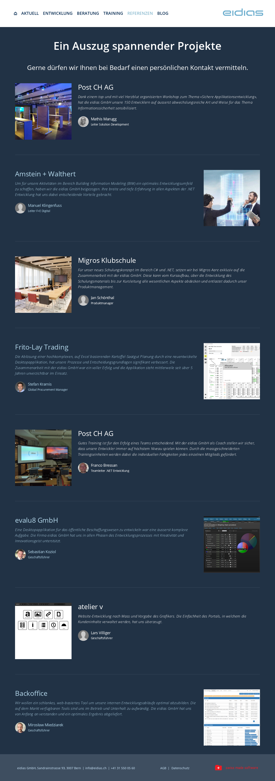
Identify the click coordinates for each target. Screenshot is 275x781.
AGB (163, 768)
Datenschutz (180, 768)
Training (113, 13)
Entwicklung (58, 13)
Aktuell (30, 13)
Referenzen (140, 13)
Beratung (88, 13)
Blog (162, 13)
